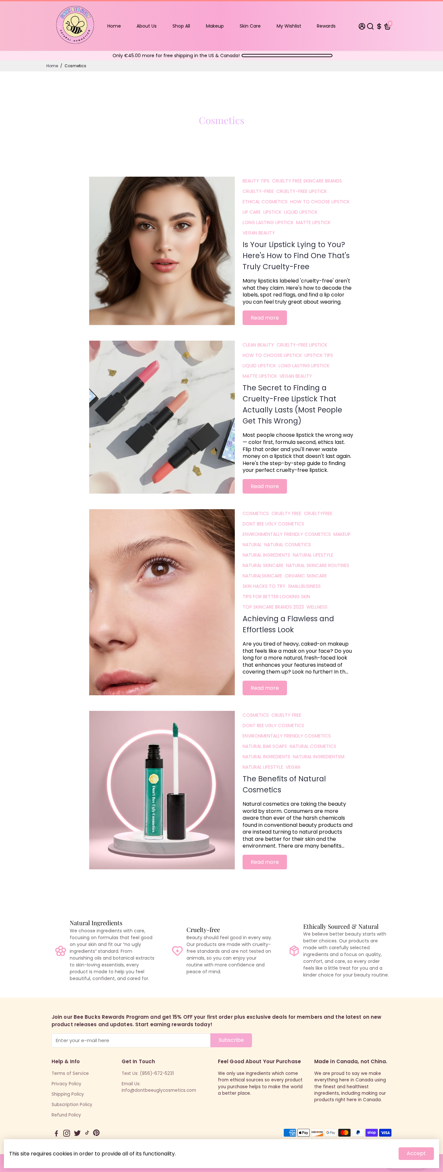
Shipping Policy (68, 1094)
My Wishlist (289, 26)
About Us (147, 26)
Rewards (326, 26)
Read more (265, 317)
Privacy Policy (66, 1084)
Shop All (181, 26)
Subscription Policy (72, 1105)
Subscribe (231, 1040)
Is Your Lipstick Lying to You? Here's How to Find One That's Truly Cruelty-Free (296, 255)
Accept (416, 1153)
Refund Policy (66, 1115)
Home (114, 26)
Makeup (215, 26)
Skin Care (250, 26)
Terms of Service (70, 1073)
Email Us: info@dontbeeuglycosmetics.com (159, 1087)
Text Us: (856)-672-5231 (148, 1073)
